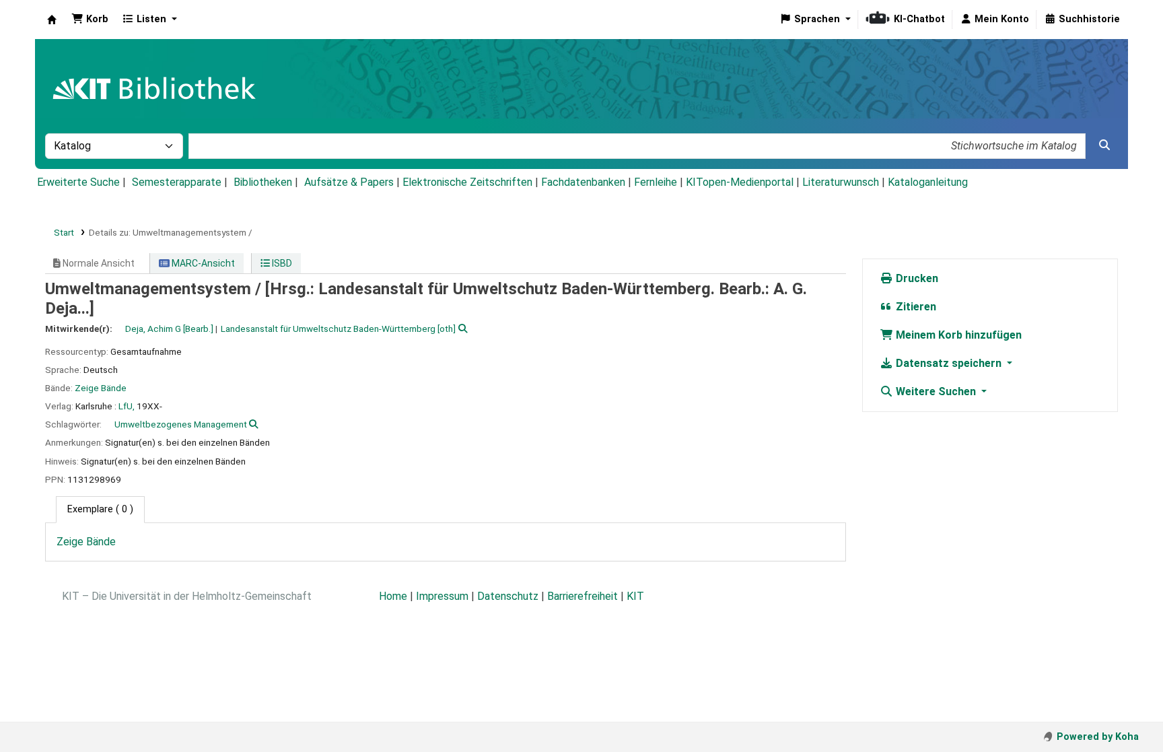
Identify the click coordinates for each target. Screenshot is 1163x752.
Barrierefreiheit (582, 596)
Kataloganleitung (928, 182)
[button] (90, 19)
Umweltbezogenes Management (180, 424)
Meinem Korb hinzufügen (957, 335)
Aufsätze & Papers (349, 182)
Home (393, 596)
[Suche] (1104, 145)
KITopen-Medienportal (740, 182)
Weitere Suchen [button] (936, 391)
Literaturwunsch (840, 182)
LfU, (126, 406)
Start (64, 232)
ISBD (281, 263)
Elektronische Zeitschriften (467, 182)
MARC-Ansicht (202, 263)
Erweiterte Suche (78, 182)
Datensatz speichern (948, 363)
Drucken (915, 278)
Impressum (442, 596)
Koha (52, 19)
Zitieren (914, 306)
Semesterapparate (176, 182)
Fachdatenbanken (583, 182)
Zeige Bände (101, 387)
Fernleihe (655, 182)
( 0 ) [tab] (100, 509)
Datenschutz (507, 596)
